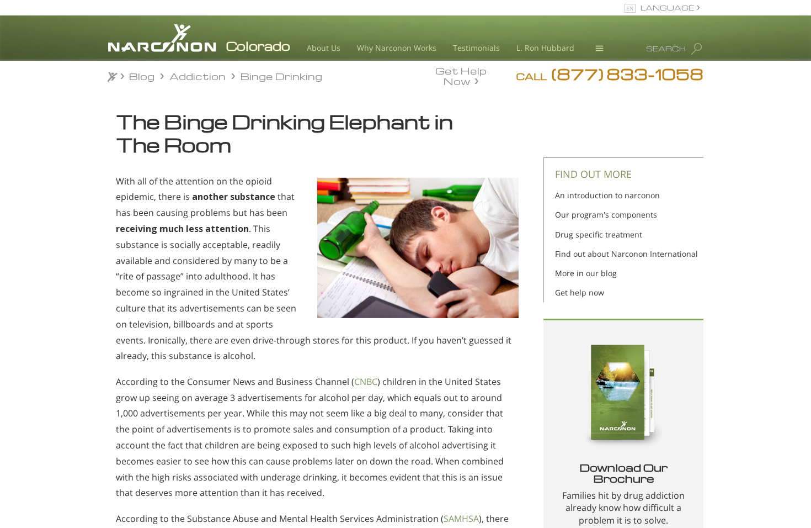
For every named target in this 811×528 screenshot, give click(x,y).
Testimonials (476, 48)
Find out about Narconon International (626, 254)
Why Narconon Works (396, 48)
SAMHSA (461, 519)
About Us (323, 48)
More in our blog (586, 273)
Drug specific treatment (598, 234)
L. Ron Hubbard (545, 48)
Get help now (579, 292)
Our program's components (606, 214)
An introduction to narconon (607, 195)
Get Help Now (461, 75)
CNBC (365, 382)
